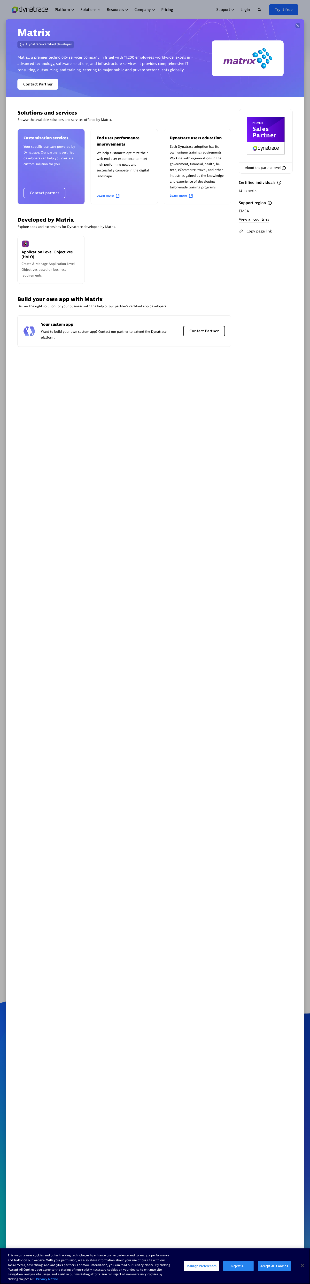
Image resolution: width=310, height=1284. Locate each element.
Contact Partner (38, 84)
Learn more (105, 196)
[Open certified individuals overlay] (279, 182)
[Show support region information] (269, 203)
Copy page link (259, 231)
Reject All (238, 1266)
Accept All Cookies (274, 1266)
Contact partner (44, 193)
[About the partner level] (283, 168)
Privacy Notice (47, 1279)
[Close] (297, 25)
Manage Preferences (201, 1266)
